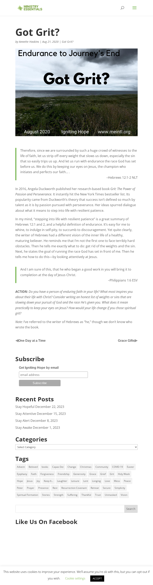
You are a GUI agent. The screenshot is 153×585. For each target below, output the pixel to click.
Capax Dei (58, 467)
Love (107, 481)
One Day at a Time (32, 340)
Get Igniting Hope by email (39, 367)
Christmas (85, 467)
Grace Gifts (126, 340)
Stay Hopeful (24, 407)
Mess (117, 481)
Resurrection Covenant (74, 488)
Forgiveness (47, 474)
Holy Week (124, 474)
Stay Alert (22, 420)
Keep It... (48, 481)
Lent (85, 481)
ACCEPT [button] (97, 578)
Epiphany (22, 474)
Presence (43, 488)
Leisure (75, 481)
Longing (96, 481)
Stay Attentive (25, 413)
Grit (112, 474)
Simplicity (120, 488)
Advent (21, 467)
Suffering (72, 495)
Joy (38, 481)
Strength (58, 495)
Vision (124, 495)
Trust (98, 495)
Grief (103, 474)
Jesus (30, 481)
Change (72, 467)
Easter (130, 467)
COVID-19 (117, 467)
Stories (46, 495)
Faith (33, 474)
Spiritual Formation (27, 495)
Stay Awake (23, 427)
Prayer (30, 488)
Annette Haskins (29, 42)
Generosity (79, 474)
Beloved (33, 467)
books (45, 467)
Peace (127, 481)
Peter (20, 488)
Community (101, 467)
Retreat (95, 488)
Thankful (86, 495)
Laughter (62, 481)
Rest (55, 488)
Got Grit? (67, 42)
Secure (107, 488)
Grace (92, 474)
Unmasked (111, 495)
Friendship (63, 474)
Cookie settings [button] (75, 578)
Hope (20, 481)
